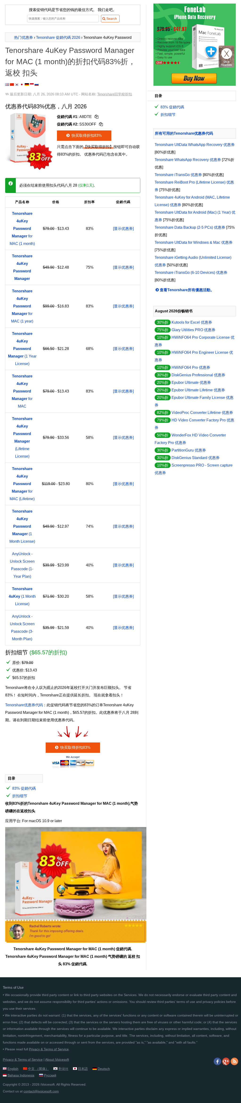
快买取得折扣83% (86, 135)
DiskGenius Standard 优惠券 (196, 458)
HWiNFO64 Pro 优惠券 (191, 367)
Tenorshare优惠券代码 (24, 705)
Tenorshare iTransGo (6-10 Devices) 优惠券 (191, 273)
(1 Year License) (22, 349)
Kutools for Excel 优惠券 (192, 322)
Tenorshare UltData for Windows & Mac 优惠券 (194, 242)
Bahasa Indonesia (21, 1075)
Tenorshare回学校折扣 (114, 94)
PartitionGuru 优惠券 (189, 450)
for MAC (22, 391)
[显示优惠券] (123, 229)
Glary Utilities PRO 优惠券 (193, 330)
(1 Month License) (22, 526)
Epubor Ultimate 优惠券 (191, 383)
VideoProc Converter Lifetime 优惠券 (202, 413)
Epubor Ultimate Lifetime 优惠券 (198, 390)
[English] (7, 84)
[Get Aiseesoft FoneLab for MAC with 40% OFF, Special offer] (194, 84)
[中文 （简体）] (12, 84)
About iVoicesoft (57, 1059)
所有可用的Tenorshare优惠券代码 (184, 133)
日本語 (83, 1069)
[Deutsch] (27, 84)
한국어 (63, 1069)
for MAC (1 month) (22, 229)
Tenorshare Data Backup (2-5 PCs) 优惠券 (190, 227)
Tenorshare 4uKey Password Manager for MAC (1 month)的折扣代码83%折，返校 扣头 (70, 61)
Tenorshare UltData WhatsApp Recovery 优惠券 (195, 145)
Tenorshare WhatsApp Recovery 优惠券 (188, 160)
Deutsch (104, 1069)
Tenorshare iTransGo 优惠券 (178, 175)
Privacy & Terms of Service (49, 1049)
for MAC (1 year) (22, 306)
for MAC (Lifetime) (22, 484)
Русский (50, 1075)
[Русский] (37, 84)
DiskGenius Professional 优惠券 (198, 375)
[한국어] (17, 84)
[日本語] (22, 84)
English (13, 1069)
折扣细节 (19, 796)
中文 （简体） (38, 1069)
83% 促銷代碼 (24, 788)
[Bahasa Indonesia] (32, 84)
